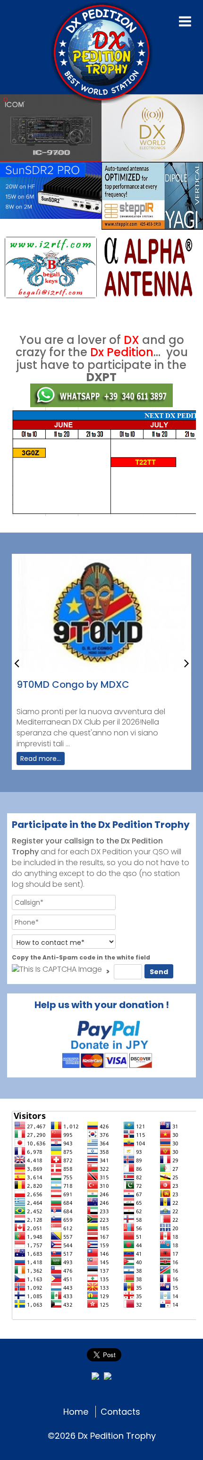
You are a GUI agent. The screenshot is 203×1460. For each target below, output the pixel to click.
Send (159, 971)
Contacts (120, 1412)
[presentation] (16, 662)
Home (75, 1412)
